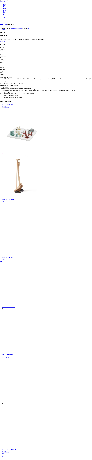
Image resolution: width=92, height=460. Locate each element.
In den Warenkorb (4, 106)
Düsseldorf (4, 4)
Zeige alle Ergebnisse (2, 1)
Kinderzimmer (4, 11)
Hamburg (4, 5)
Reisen (4, 18)
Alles (3, 15)
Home (4, 12)
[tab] (47, 29)
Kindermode (4, 9)
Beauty (4, 13)
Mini (27, 28)
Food (3, 14)
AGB (2, 456)
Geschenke (4, 8)
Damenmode (4, 10)
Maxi (25, 28)
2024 (3, 6)
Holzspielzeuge (12, 28)
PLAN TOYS (3, 24)
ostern (28, 28)
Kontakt (3, 453)
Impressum (3, 455)
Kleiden (4, 17)
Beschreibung (3, 29)
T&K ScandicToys (2, 41)
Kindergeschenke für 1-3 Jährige (18, 28)
